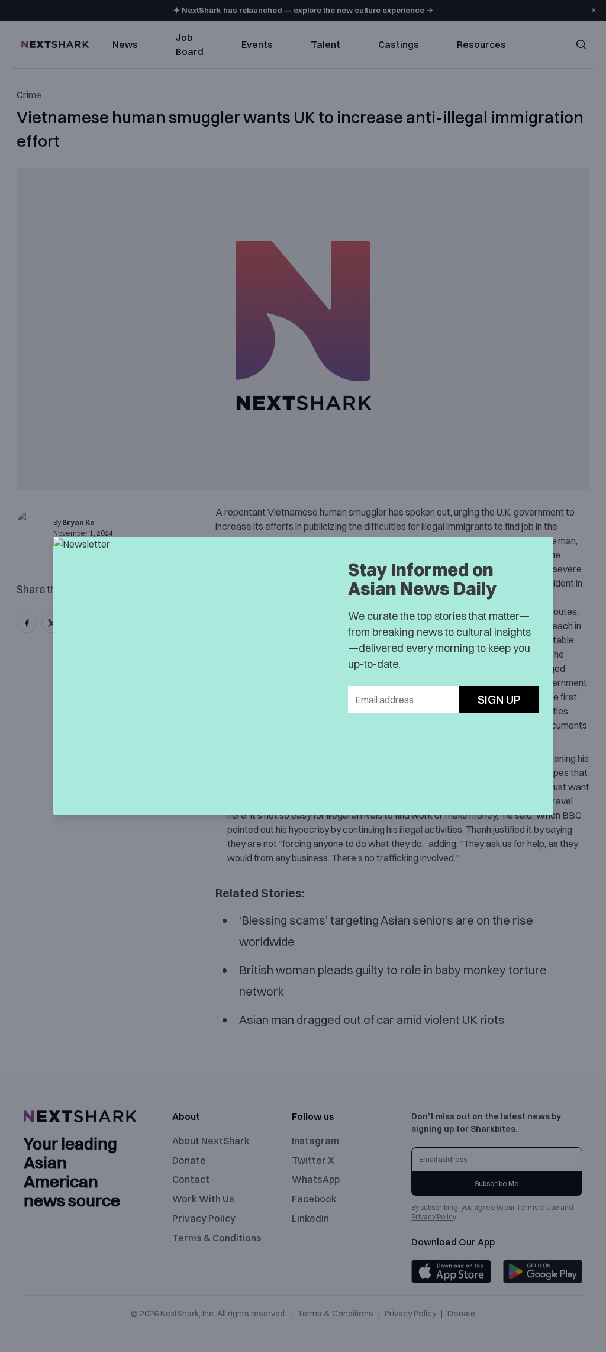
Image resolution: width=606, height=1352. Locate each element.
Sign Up (499, 699)
